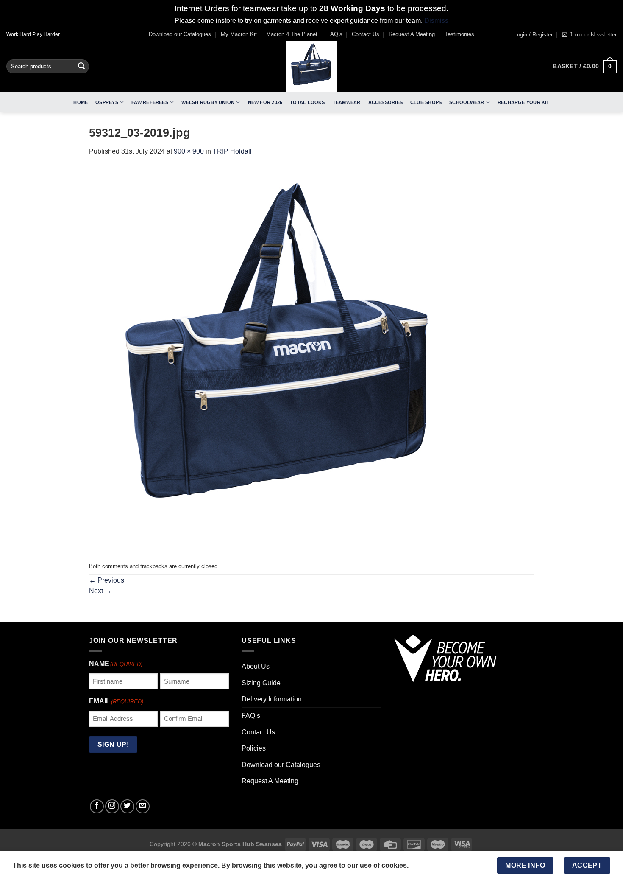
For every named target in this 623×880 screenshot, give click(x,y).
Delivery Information (272, 699)
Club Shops (426, 102)
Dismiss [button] (436, 20)
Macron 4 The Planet (291, 34)
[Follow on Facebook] (97, 806)
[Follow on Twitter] (127, 806)
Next (100, 590)
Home (80, 102)
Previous (106, 580)
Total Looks (307, 102)
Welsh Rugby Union (207, 102)
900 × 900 (189, 151)
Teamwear (347, 102)
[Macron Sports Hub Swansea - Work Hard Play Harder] (311, 66)
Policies (254, 748)
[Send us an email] (143, 806)
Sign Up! (113, 744)
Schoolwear (466, 102)
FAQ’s (334, 34)
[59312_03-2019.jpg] (279, 357)
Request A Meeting (412, 34)
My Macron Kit (239, 34)
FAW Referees (149, 102)
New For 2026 (265, 102)
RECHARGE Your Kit (524, 102)
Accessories (385, 102)
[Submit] (81, 66)
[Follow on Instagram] (112, 806)
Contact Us (365, 34)
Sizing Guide (261, 683)
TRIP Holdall (232, 151)
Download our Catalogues (180, 34)
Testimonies (459, 34)
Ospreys (106, 102)
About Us (256, 666)
